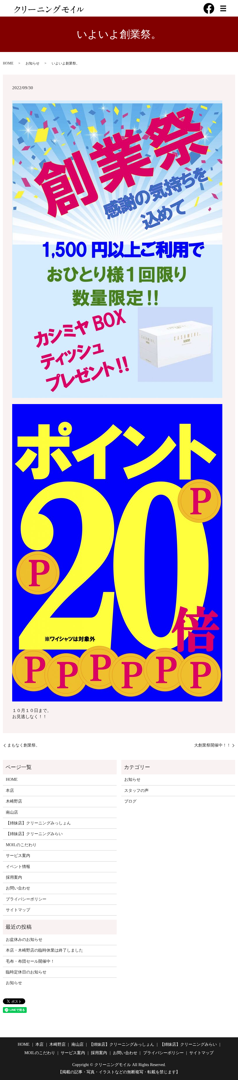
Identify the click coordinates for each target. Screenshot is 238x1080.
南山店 (12, 812)
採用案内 (14, 877)
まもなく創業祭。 (23, 745)
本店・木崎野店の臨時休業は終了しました (44, 950)
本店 (10, 790)
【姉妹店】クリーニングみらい (34, 834)
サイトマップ (18, 910)
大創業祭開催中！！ (212, 745)
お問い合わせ (18, 888)
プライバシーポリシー (26, 899)
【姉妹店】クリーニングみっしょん (38, 823)
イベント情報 (18, 866)
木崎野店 (14, 801)
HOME (8, 63)
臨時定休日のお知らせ (26, 972)
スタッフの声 (136, 790)
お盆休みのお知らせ (24, 939)
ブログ (130, 801)
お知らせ (32, 63)
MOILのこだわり (21, 845)
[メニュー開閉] (223, 8)
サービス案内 (18, 855)
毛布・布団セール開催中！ (30, 961)
